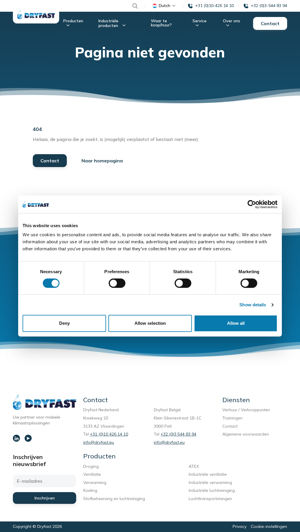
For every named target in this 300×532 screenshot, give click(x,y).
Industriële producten (108, 23)
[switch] (117, 283)
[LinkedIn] (16, 438)
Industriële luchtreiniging (212, 490)
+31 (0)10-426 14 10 (214, 5)
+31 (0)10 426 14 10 (109, 434)
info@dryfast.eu (98, 442)
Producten (73, 20)
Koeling (90, 490)
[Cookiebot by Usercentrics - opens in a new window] (251, 204)
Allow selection (150, 323)
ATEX (194, 466)
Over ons (231, 20)
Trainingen (232, 418)
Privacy (239, 526)
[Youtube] (28, 438)
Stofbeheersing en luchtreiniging (115, 498)
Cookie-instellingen (269, 526)
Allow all (236, 323)
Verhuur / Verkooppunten (246, 409)
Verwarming (94, 482)
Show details (252, 304)
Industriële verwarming (210, 482)
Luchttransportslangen (210, 498)
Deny (64, 323)
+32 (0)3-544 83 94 (269, 5)
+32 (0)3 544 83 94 (178, 434)
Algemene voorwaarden (245, 434)
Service (199, 20)
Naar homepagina (102, 161)
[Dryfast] (36, 14)
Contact (270, 23)
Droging (92, 466)
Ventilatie (93, 474)
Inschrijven (45, 498)
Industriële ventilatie (208, 474)
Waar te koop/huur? (161, 23)
